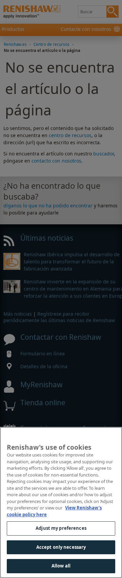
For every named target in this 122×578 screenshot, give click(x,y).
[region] (61, 502)
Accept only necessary (61, 547)
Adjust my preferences (61, 528)
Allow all (61, 566)
